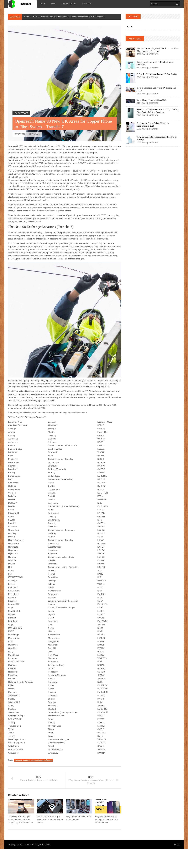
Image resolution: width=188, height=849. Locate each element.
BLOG (53, 3)
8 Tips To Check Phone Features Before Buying (157, 74)
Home (42, 3)
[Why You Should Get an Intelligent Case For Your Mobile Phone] (108, 806)
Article (34, 17)
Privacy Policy (69, 3)
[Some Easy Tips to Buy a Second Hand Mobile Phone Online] (50, 806)
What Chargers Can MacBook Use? (151, 100)
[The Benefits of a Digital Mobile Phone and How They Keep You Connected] (21, 806)
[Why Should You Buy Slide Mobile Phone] (79, 806)
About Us (86, 3)
